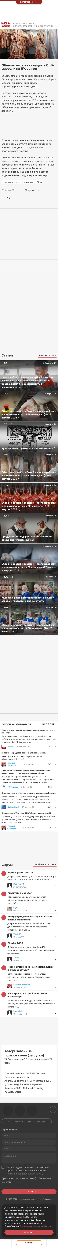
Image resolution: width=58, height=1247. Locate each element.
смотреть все (47, 355)
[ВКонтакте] (43, 190)
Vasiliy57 (17, 934)
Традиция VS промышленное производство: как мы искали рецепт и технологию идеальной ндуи (26, 771)
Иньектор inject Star (19, 893)
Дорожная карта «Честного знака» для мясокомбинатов (28, 793)
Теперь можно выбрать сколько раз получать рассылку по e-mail (28, 731)
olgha (15, 907)
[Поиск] (54, 25)
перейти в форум (45, 864)
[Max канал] (32, 1111)
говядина (8, 182)
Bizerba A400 (15, 943)
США (39, 182)
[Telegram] (48, 190)
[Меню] (52, 1243)
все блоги (49, 724)
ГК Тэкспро (12, 787)
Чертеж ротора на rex (20, 872)
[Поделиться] (6, 1243)
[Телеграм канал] (20, 1111)
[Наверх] (53, 1109)
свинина (28, 182)
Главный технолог (11, 764)
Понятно (29, 1232)
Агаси (16, 957)
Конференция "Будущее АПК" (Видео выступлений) (26, 813)
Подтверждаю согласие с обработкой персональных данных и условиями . (27, 1170)
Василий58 (18, 884)
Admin (10, 746)
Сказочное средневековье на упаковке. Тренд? (23, 753)
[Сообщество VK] (8, 1111)
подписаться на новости (26, 1121)
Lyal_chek (17, 1011)
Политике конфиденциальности (35, 1226)
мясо (18, 182)
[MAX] (54, 190)
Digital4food (13, 807)
